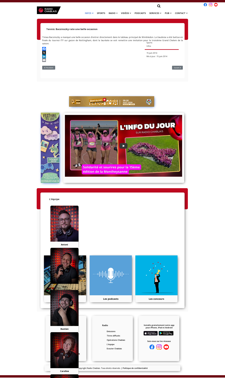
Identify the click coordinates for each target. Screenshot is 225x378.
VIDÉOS (125, 13)
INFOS (88, 13)
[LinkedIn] (112, 56)
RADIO (112, 13)
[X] (112, 52)
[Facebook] (112, 49)
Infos (148, 46)
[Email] (112, 60)
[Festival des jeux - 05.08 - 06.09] (51, 148)
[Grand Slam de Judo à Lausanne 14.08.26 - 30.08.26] (112, 101)
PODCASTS (140, 13)
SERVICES (154, 13)
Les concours (156, 298)
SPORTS (101, 13)
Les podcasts (110, 298)
